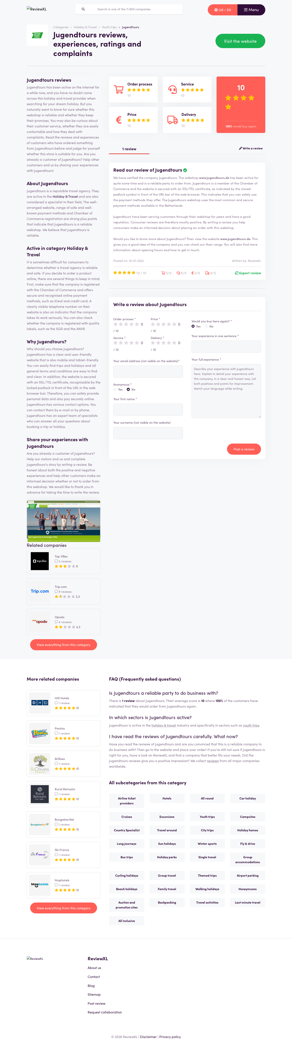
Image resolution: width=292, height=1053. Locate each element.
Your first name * (125, 399)
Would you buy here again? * (212, 321)
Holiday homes (247, 830)
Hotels (166, 798)
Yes (120, 389)
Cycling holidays (126, 875)
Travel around (167, 830)
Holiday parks (167, 857)
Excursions (166, 816)
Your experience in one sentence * (215, 336)
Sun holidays (167, 843)
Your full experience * (206, 359)
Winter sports (207, 843)
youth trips (251, 725)
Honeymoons (248, 889)
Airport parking (248, 875)
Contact (94, 976)
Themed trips (207, 875)
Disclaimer (148, 1036)
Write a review (252, 148)
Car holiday (247, 798)
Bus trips (127, 857)
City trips (207, 830)
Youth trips (109, 27)
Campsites (247, 816)
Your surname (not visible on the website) (142, 422)
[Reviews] (37, 9)
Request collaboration (105, 1012)
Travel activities (207, 902)
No (133, 389)
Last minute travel (247, 902)
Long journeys (126, 843)
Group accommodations (247, 859)
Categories (61, 27)
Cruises (126, 816)
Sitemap (94, 994)
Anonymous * (122, 384)
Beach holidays (126, 889)
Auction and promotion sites (127, 904)
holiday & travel (164, 725)
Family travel (167, 889)
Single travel (207, 857)
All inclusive (126, 921)
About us (94, 967)
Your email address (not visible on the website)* (146, 361)
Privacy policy (170, 1036)
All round (207, 798)
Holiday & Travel (85, 27)
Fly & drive (247, 843)
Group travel (167, 875)
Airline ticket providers (127, 800)
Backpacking (167, 902)
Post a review (244, 449)
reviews (213, 760)
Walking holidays (207, 889)
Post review (96, 1003)
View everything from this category (63, 644)
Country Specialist (127, 830)
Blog (91, 985)
